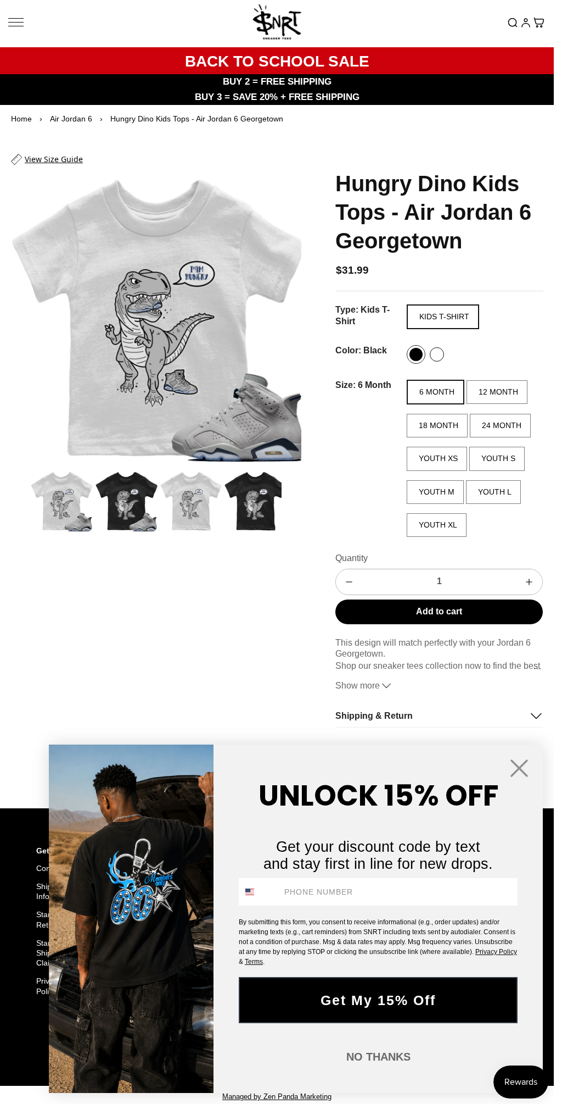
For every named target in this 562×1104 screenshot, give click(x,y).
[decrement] (349, 582)
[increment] (529, 582)
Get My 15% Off (378, 1000)
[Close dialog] (519, 768)
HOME (32, 1048)
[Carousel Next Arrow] (286, 314)
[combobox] (259, 892)
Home (21, 118)
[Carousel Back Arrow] (18, 495)
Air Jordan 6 (71, 118)
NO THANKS (378, 1057)
